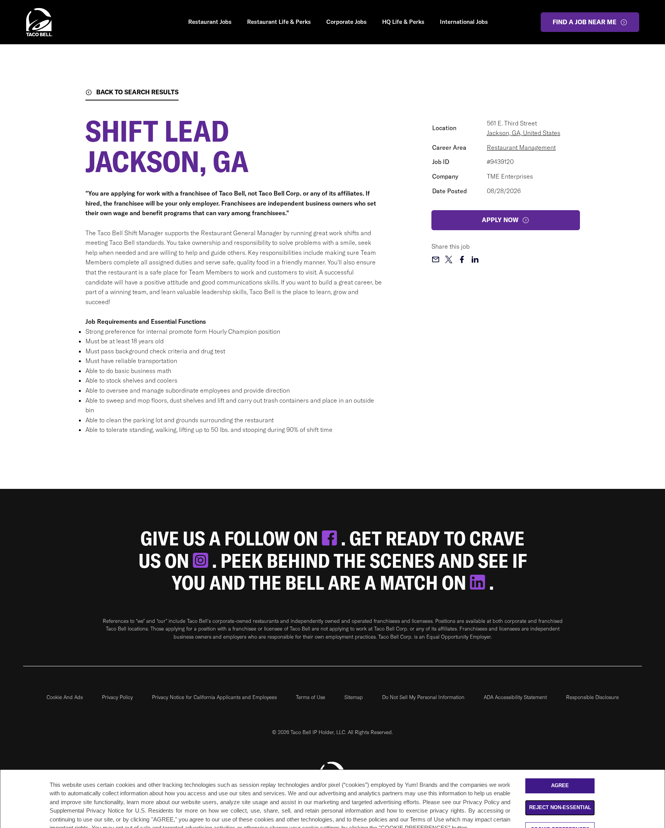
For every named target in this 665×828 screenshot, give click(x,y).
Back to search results (137, 92)
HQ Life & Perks (403, 21)
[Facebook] (331, 538)
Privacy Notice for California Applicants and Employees (214, 697)
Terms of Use (310, 697)
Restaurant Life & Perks (279, 21)
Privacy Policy (117, 697)
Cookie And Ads (65, 697)
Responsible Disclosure (592, 697)
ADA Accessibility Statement (515, 697)
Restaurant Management (521, 147)
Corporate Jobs (346, 21)
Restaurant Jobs (210, 21)
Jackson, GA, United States (523, 133)
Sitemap (353, 697)
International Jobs (464, 21)
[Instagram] (202, 561)
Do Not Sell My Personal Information (423, 697)
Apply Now (500, 220)
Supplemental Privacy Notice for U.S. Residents (112, 810)
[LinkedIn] (479, 582)
